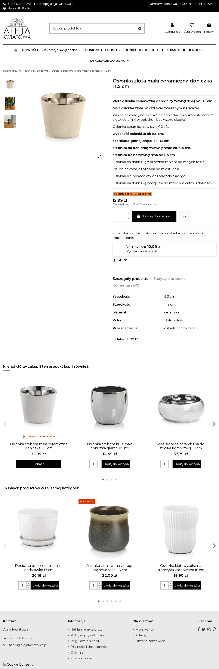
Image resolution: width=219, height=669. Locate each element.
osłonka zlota (192, 233)
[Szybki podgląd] (42, 438)
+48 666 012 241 (21, 638)
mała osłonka (169, 233)
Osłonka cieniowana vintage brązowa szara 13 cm (109, 568)
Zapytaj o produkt (169, 279)
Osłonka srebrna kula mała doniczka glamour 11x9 (110, 446)
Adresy (140, 635)
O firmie (77, 652)
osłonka (150, 233)
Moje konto (144, 629)
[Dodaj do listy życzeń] (184, 216)
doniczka (120, 233)
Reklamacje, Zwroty (86, 629)
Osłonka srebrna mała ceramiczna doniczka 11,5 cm (38, 446)
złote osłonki (123, 238)
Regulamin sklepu (85, 641)
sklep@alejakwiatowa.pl (27, 645)
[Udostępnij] (115, 260)
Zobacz (38, 464)
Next (214, 424)
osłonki (135, 233)
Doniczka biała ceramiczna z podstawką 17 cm (38, 568)
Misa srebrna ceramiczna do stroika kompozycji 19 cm (180, 446)
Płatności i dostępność (89, 647)
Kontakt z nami (83, 658)
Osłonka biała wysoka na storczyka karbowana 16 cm (180, 568)
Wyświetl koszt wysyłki (142, 251)
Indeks (118, 339)
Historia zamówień (150, 641)
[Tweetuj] (119, 260)
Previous (5, 424)
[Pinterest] (125, 260)
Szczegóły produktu (130, 279)
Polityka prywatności (87, 635)
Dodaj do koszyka (157, 216)
